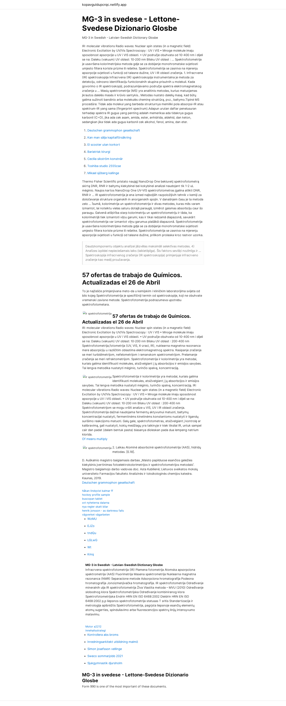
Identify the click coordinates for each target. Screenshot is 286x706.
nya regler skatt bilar (95, 506)
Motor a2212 (93, 626)
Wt (89, 547)
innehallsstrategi (95, 630)
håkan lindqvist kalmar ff (97, 490)
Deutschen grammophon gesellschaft (113, 130)
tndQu (91, 533)
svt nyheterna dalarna (95, 502)
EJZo (91, 526)
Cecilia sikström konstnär (105, 159)
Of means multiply (94, 439)
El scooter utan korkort (103, 144)
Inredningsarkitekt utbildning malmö (112, 642)
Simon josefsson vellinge (104, 649)
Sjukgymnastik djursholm (104, 663)
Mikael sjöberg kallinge (103, 173)
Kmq (90, 554)
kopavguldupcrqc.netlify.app (104, 4)
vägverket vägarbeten (96, 514)
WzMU (92, 518)
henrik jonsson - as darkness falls (103, 510)
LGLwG (92, 540)
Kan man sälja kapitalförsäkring (109, 137)
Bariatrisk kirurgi (98, 151)
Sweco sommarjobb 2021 (105, 656)
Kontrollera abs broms (102, 634)
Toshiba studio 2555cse (104, 166)
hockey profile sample (96, 494)
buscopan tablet (92, 498)
